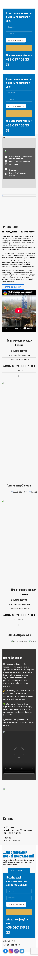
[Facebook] (5, 951)
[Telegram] (22, 951)
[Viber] (16, 951)
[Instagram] (11, 951)
